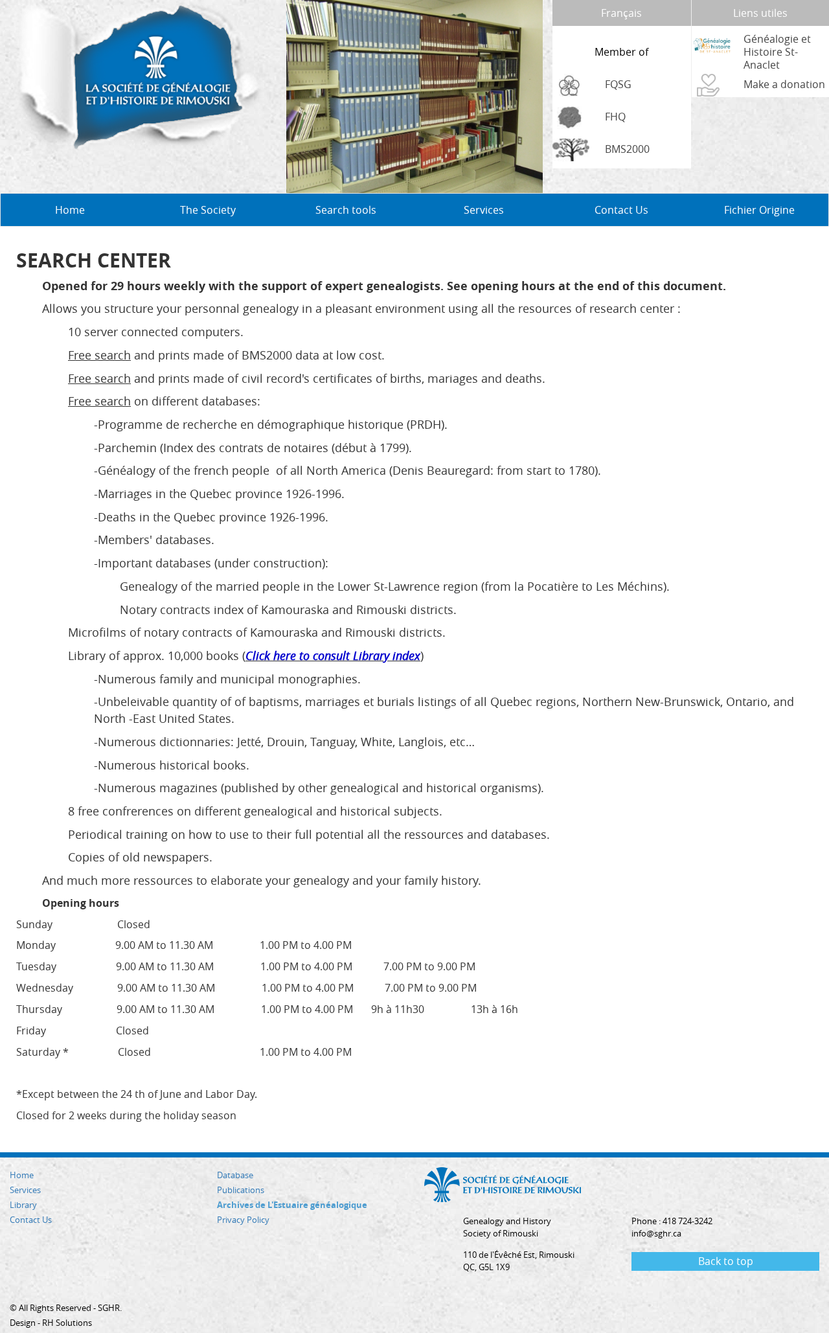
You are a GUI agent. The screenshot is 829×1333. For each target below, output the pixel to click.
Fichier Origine (759, 210)
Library (23, 1205)
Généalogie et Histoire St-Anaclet (777, 51)
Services (25, 1190)
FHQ (615, 116)
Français (621, 13)
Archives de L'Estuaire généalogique (292, 1205)
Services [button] (484, 210)
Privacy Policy (243, 1219)
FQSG (618, 84)
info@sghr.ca (656, 1233)
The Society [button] (208, 210)
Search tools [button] (345, 210)
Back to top (725, 1261)
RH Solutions (67, 1322)
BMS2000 (627, 149)
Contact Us (621, 210)
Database (235, 1175)
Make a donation (784, 84)
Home (70, 210)
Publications (240, 1190)
